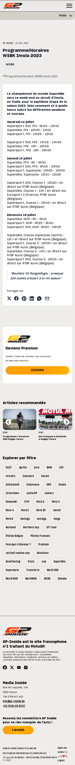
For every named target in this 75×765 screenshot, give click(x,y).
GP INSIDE (8, 43)
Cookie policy (39, 753)
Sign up (6, 748)
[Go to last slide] (8, 422)
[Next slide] (66, 422)
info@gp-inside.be (14, 701)
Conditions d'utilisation (23, 748)
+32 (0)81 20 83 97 (14, 706)
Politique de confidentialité (17, 753)
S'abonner (18, 730)
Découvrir (37, 370)
